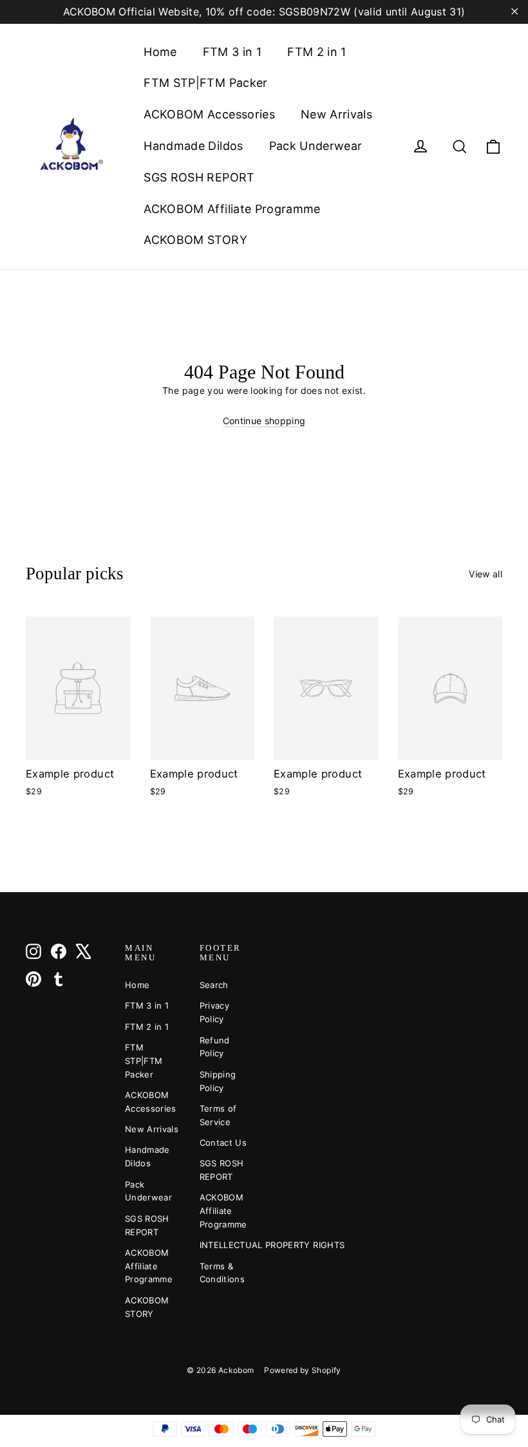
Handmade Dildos (193, 146)
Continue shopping (264, 420)
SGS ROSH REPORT (199, 177)
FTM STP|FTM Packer (205, 82)
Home (160, 52)
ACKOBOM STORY (195, 240)
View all (485, 573)
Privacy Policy (214, 1012)
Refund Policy (215, 1047)
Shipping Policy (218, 1081)
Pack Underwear (316, 146)
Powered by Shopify (302, 1370)
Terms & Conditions (222, 1273)
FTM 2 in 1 (316, 52)
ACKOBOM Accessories (209, 114)
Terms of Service (218, 1115)
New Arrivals (336, 114)
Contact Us (223, 1142)
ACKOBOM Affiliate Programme (232, 209)
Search (214, 985)
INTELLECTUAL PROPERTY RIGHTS (227, 1245)
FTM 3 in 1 (232, 52)
